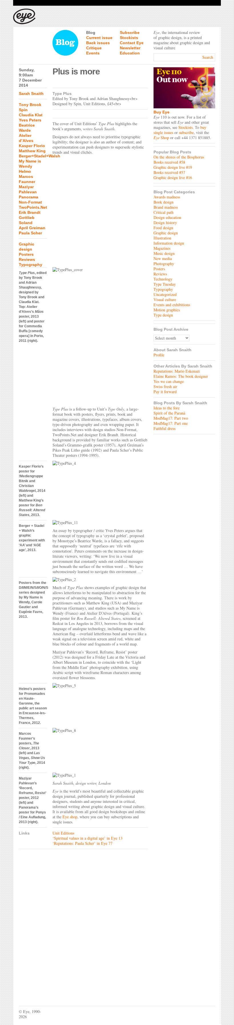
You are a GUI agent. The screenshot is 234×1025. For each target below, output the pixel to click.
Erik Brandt (30, 212)
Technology (163, 279)
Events (93, 53)
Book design (164, 202)
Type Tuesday (165, 284)
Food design (163, 227)
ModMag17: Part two (171, 418)
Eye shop (69, 816)
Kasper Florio (32, 145)
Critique (94, 48)
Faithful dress (164, 428)
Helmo (25, 171)
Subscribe (130, 32)
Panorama (28, 197)
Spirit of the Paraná (169, 413)
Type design (163, 315)
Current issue (99, 37)
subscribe (186, 132)
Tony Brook (30, 104)
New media (163, 258)
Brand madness (166, 207)
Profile (159, 355)
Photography (164, 263)
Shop (161, 137)
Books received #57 (169, 172)
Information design (169, 243)
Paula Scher (30, 233)
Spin (23, 109)
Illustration (162, 238)
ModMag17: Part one (171, 423)
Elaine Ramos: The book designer (181, 376)
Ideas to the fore (166, 408)
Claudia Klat (31, 115)
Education (130, 53)
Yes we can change (169, 381)
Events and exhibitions (172, 304)
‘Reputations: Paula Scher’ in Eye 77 (82, 843)
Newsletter (130, 48)
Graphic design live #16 (173, 177)
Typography (30, 264)
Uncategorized (165, 294)
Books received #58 (169, 162)
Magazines (162, 248)
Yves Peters (30, 120)
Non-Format (30, 202)
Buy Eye (162, 112)
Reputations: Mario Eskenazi (177, 371)
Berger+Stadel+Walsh (39, 156)
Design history (165, 222)
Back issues (98, 42)
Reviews (27, 259)
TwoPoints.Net (33, 207)
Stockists (129, 37)
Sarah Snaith (31, 93)
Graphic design (166, 233)
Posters (26, 254)
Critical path (164, 212)
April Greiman (32, 228)
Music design (164, 253)
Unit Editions (63, 833)
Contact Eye (132, 42)
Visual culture (165, 299)
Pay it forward (165, 391)
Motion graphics (167, 309)
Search (207, 57)
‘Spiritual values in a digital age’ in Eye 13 (87, 838)
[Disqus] (83, 923)
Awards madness (167, 197)
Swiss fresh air (165, 386)
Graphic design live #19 (173, 167)
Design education (167, 217)
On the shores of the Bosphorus (179, 157)
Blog (90, 32)
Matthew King (32, 151)
